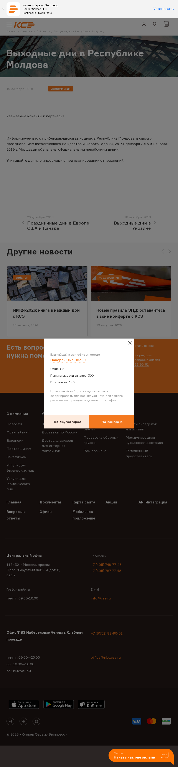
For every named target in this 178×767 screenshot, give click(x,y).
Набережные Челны (68, 360)
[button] (141, 757)
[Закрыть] (3, 9)
